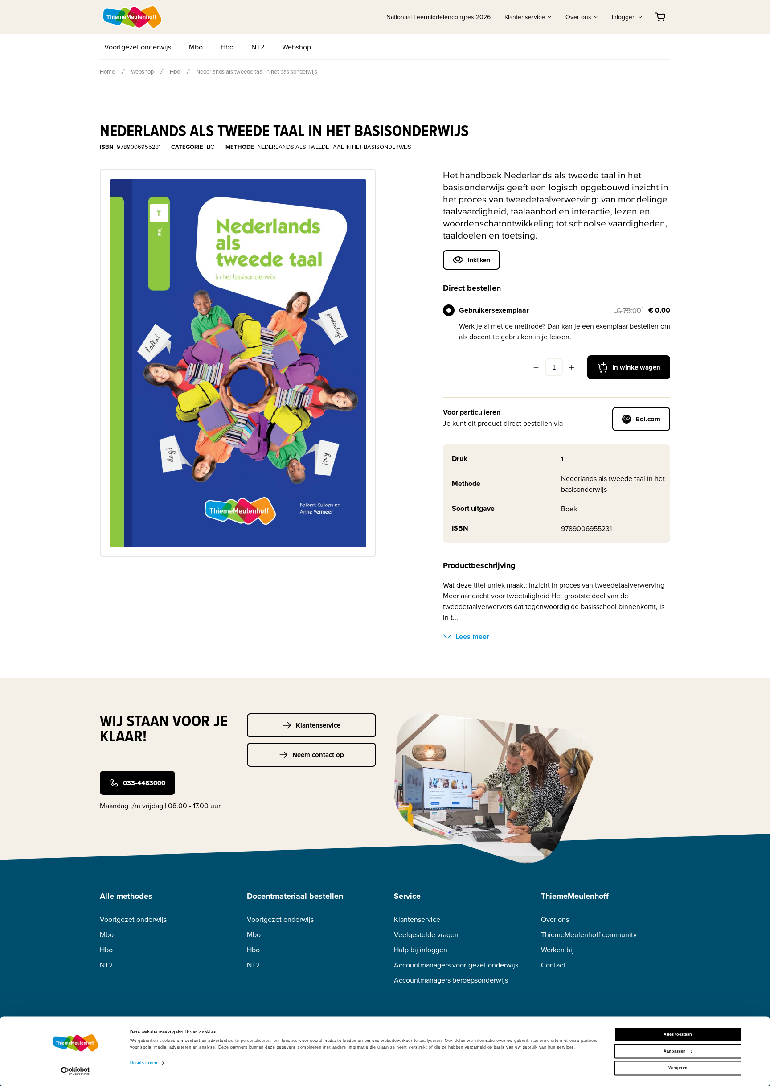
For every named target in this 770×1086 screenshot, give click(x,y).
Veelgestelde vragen (426, 934)
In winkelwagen (636, 367)
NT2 (257, 47)
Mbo (196, 47)
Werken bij (557, 949)
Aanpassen (675, 1051)
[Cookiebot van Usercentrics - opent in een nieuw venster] (76, 1071)
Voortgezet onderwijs (137, 47)
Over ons (555, 919)
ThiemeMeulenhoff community (589, 934)
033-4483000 (144, 783)
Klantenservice (318, 725)
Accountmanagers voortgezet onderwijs (456, 965)
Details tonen (143, 1063)
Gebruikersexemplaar (494, 310)
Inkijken (479, 259)
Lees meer (472, 636)
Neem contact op (318, 755)
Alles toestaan (678, 1035)
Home (107, 71)
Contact (553, 965)
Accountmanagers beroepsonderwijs (451, 980)
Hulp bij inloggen (420, 949)
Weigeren (678, 1068)
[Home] (133, 17)
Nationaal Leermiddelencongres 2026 (438, 16)
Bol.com (647, 419)
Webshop (296, 47)
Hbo (227, 47)
